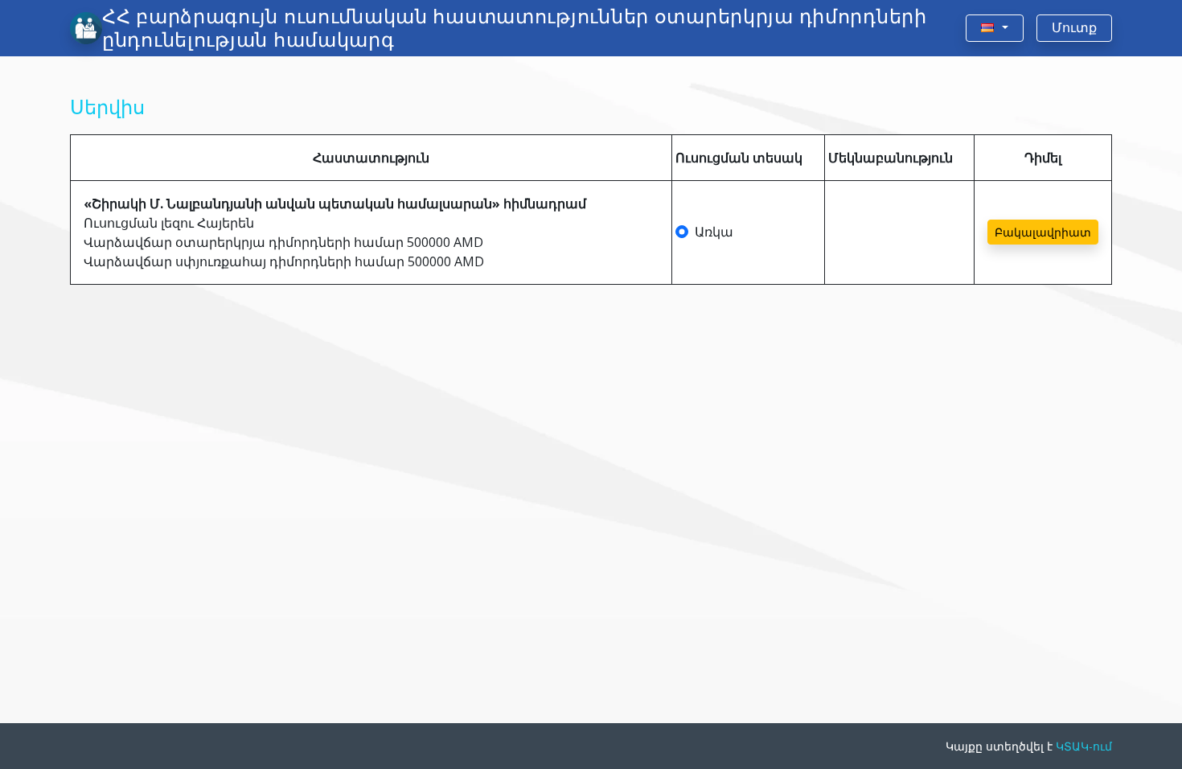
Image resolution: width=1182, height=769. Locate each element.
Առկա (714, 232)
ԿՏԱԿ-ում (1084, 746)
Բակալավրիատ (1043, 232)
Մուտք (1074, 28)
